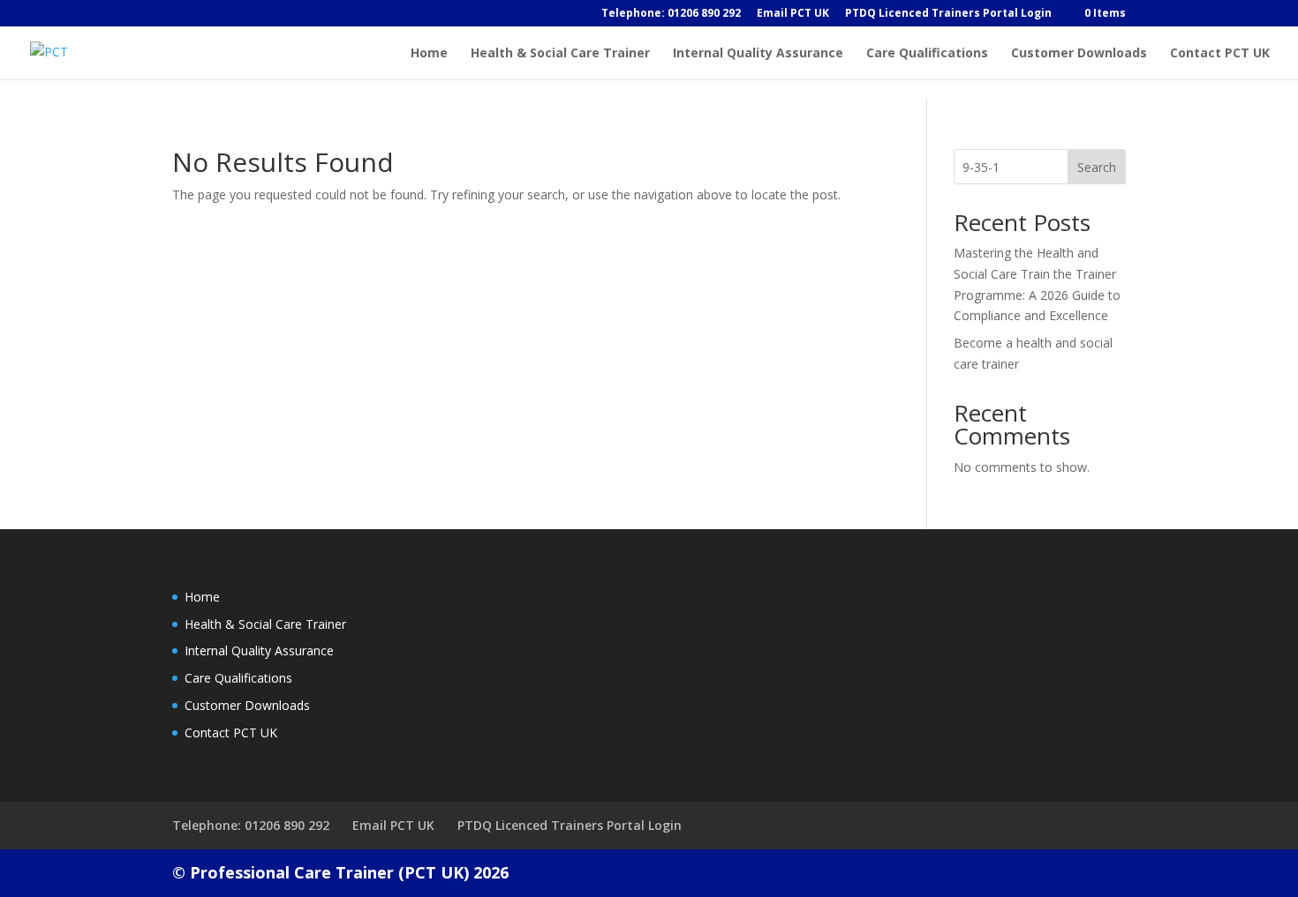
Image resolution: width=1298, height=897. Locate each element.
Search (1096, 167)
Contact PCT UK (1220, 54)
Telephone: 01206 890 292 (671, 14)
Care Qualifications (927, 54)
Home (429, 54)
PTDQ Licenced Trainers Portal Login (948, 14)
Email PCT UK (793, 14)
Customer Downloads (1079, 54)
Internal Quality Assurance (758, 54)
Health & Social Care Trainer (560, 54)
